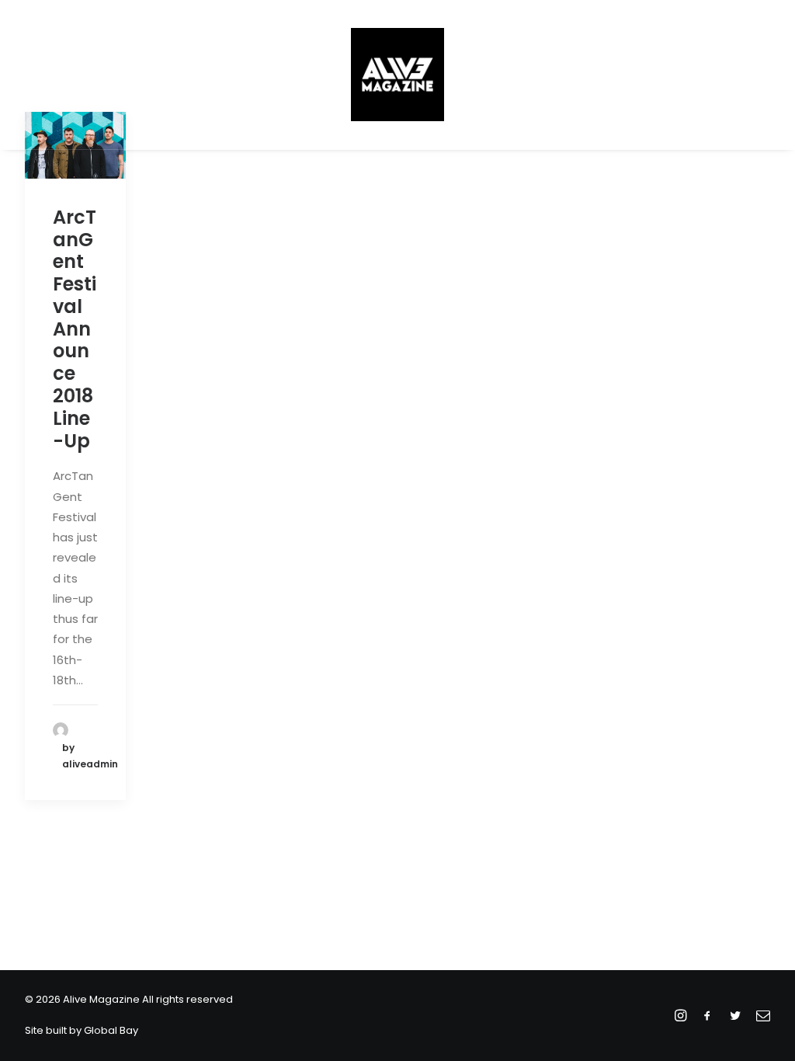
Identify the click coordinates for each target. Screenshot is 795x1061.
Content (287, 74)
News (224, 74)
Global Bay (111, 1030)
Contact (576, 74)
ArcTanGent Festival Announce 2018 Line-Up (74, 329)
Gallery (506, 74)
